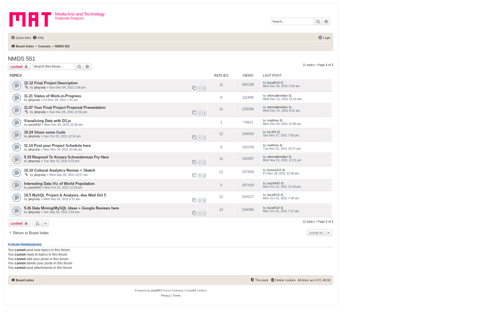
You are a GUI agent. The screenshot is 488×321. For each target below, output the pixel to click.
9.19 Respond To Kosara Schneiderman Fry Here (66, 157)
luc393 (271, 132)
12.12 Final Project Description (51, 83)
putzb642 (34, 124)
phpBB (155, 290)
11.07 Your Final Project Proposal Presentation (65, 107)
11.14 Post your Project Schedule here (57, 145)
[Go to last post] (282, 82)
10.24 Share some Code (44, 132)
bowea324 (274, 170)
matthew (273, 120)
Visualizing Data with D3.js (47, 121)
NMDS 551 (21, 59)
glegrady (40, 87)
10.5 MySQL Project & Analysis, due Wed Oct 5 (65, 195)
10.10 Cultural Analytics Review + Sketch (59, 170)
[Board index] (32, 18)
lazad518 (273, 82)
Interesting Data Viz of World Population (59, 183)
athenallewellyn (277, 95)
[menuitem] (38, 37)
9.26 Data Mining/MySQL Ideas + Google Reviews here (71, 208)
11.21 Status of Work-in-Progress (52, 96)
